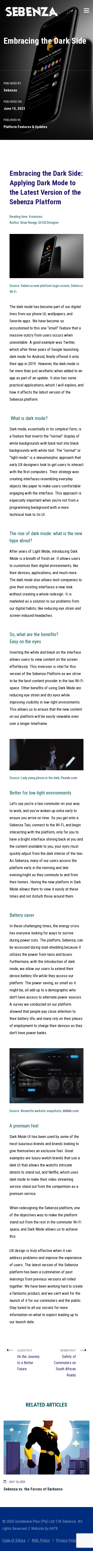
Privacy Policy (67, 1540)
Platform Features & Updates (25, 127)
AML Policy (41, 1540)
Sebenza (10, 90)
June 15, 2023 (14, 108)
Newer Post (65, 1363)
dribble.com (71, 1111)
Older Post (28, 1360)
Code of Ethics (14, 1540)
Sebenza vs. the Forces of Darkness (33, 1489)
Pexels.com (69, 778)
